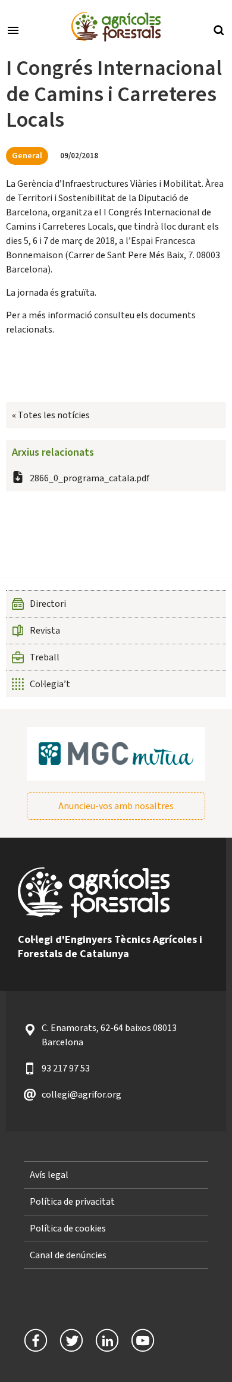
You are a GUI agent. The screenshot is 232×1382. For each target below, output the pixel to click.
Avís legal (49, 1175)
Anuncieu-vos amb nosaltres (116, 806)
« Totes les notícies (51, 415)
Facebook (36, 1340)
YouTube (143, 1340)
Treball (44, 657)
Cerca (219, 29)
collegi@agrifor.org (81, 1094)
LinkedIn (107, 1340)
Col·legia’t (50, 684)
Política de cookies (68, 1228)
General (27, 155)
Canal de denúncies (68, 1255)
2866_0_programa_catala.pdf (89, 478)
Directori (48, 603)
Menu (13, 29)
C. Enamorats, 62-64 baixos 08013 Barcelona (109, 1035)
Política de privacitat (72, 1201)
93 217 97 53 (66, 1068)
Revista (45, 630)
